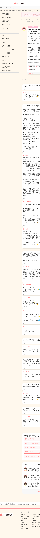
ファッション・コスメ (9, 49)
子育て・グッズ (6, 24)
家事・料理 (5, 39)
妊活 (3, 42)
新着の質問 (5, 14)
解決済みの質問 (6, 17)
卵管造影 (32, 69)
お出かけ (4, 60)
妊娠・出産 (5, 21)
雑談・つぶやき (6, 70)
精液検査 (32, 66)
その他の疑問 (6, 67)
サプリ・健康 (6, 46)
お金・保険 (5, 28)
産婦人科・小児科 (7, 63)
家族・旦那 (5, 56)
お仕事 (4, 35)
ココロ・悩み (6, 53)
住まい (4, 31)
